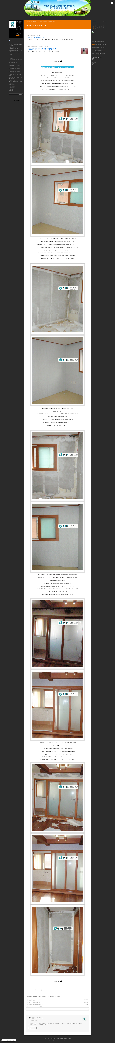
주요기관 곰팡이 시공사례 (16, 69)
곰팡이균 (101, 51)
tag (48, 1038)
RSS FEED (95, 59)
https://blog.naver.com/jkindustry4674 (36, 46)
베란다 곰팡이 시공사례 (15, 65)
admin (65, 1038)
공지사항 (34, 18)
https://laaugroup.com (32, 35)
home (45, 1038)
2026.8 (94, 21)
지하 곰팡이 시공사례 (15, 66)
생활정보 (11, 90)
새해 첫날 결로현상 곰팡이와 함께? (34, 1004)
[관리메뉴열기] (112, 3)
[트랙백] (28, 1011)
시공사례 (41, 18)
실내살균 (98, 47)
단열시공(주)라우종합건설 (35, 37)
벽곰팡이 (103, 45)
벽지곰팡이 (97, 51)
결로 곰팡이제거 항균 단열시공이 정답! (36, 25)
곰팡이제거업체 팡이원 (35, 1018)
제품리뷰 (11, 89)
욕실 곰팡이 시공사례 (15, 68)
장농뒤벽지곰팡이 (98, 44)
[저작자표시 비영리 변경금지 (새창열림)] (44, 990)
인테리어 (104, 44)
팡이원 (11, 58)
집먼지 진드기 (13, 78)
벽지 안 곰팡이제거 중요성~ (32, 1002)
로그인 (47, 18)
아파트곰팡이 (96, 50)
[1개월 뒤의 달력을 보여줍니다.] (105, 21)
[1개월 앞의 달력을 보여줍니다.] (103, 21)
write (69, 1038)
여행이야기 (12, 86)
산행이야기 (12, 87)
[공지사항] (16, 42)
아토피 (101, 54)
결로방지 (99, 45)
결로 (99, 48)
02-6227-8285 (11, 47)
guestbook (61, 1038)
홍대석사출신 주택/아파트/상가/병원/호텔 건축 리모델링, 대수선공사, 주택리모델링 (50, 39)
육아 (104, 51)
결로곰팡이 (101, 50)
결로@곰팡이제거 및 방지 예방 (45, 996)
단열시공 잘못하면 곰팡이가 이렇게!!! (34, 999)
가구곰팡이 (103, 48)
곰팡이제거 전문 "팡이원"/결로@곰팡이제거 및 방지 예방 (44, 21)
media (52, 1038)
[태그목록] (99, 39)
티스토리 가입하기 (97, 57)
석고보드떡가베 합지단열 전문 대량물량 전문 (41, 49)
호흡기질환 (97, 54)
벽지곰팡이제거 (99, 53)
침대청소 (12, 80)
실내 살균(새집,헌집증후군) (16, 81)
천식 (93, 41)
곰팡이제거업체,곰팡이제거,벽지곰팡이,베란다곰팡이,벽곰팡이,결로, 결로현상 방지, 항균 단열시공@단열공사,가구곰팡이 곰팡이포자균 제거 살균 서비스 (55, 1024)
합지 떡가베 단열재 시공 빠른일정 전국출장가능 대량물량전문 (44, 51)
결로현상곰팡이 (101, 41)
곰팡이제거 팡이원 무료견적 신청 (15, 48)
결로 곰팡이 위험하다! (31, 1000)
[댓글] (34, 1011)
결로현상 (96, 41)
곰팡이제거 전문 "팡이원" (32, 996)
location (57, 1038)
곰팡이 (93, 44)
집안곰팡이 (103, 47)
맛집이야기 (12, 84)
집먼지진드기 (94, 45)
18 (97, 26)
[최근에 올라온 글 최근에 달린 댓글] (99, 35)
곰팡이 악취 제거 (14, 72)
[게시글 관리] (33, 990)
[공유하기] (31, 990)
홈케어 (12, 83)
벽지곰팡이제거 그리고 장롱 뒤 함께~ (34, 1006)
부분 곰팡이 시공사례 (15, 71)
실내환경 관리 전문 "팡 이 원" (15, 77)
